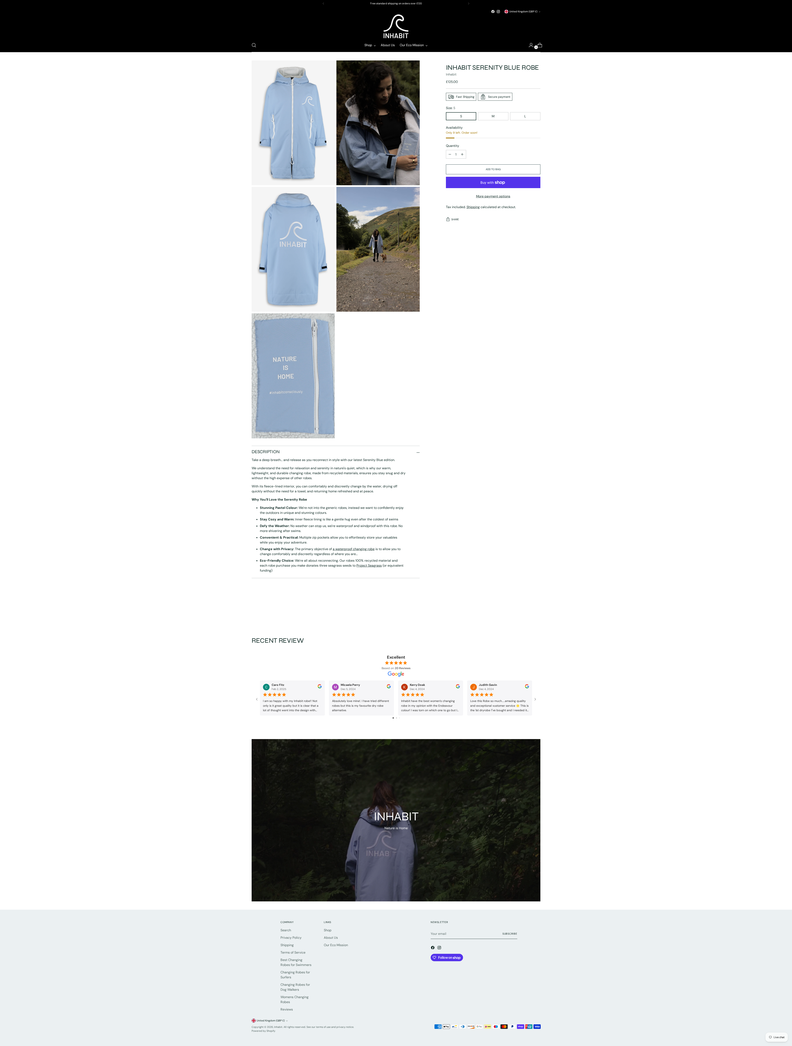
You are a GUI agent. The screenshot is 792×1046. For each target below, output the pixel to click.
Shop (327, 930)
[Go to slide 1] (393, 718)
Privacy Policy (291, 937)
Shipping (473, 207)
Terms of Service (292, 952)
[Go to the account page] (529, 45)
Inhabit (451, 74)
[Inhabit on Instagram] (498, 11)
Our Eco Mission (336, 945)
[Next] (468, 3)
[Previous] (323, 3)
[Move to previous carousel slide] (527, 614)
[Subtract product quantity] (462, 154)
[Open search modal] (254, 45)
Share (455, 219)
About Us (331, 937)
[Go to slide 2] (396, 717)
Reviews (286, 1009)
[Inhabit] (396, 26)
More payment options (493, 196)
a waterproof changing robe (354, 549)
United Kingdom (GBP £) (523, 11)
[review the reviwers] (320, 687)
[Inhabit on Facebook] (493, 11)
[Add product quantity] (450, 154)
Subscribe (509, 933)
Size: (450, 108)
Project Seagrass (369, 565)
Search (285, 930)
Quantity (452, 146)
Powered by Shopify (263, 1031)
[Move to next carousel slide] (536, 614)
